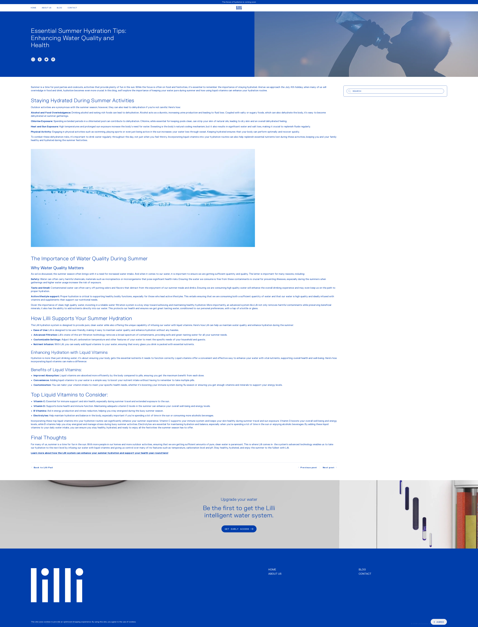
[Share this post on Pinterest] (53, 59)
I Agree (439, 621)
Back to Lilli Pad (43, 467)
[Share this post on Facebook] (39, 59)
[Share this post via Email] (33, 59)
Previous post (308, 467)
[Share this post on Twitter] (46, 59)
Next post (328, 467)
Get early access (237, 528)
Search (357, 91)
